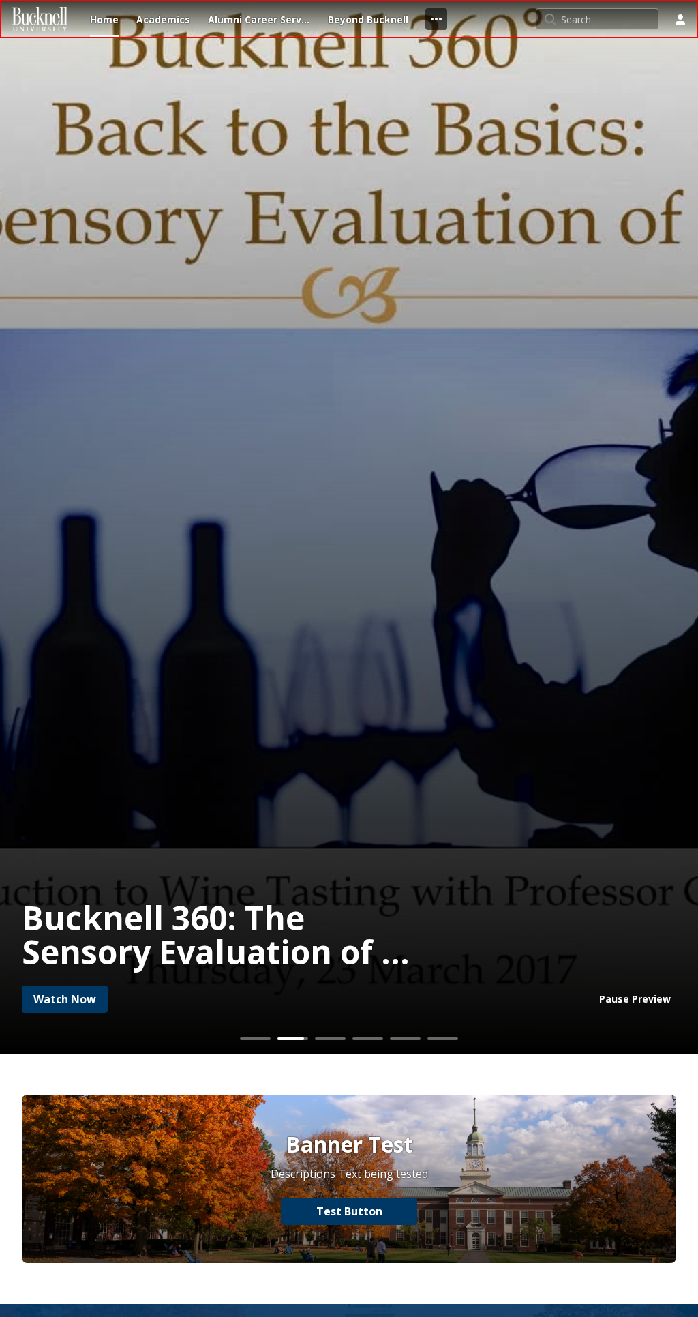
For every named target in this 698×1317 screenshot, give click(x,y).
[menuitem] (104, 19)
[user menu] (680, 19)
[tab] (255, 1039)
